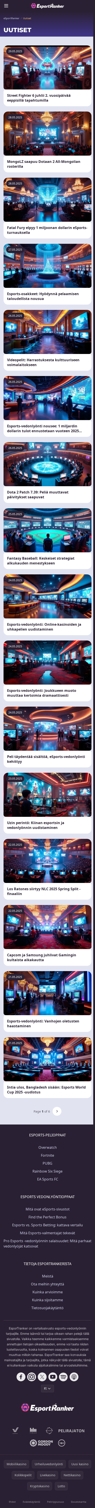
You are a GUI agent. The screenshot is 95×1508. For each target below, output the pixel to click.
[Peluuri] (49, 1430)
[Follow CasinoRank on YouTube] (52, 1376)
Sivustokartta (78, 1501)
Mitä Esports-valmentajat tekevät (47, 1233)
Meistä (47, 1276)
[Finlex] (33, 1430)
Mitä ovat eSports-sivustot (48, 1209)
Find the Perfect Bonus (47, 1217)
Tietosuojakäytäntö (47, 1307)
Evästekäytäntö (31, 1501)
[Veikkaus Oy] (15, 1430)
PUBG (47, 1163)
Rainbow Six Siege (47, 1171)
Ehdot (12, 1501)
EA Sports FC (47, 1179)
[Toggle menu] (6, 5)
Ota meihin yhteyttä (47, 1284)
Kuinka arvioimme (47, 1292)
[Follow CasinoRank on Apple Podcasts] (74, 1376)
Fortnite (47, 1155)
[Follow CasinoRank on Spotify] (63, 1376)
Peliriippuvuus (55, 1501)
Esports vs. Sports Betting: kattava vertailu (47, 1225)
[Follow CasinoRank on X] (42, 1376)
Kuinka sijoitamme (47, 1300)
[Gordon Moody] (41, 1443)
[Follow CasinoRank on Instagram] (31, 1376)
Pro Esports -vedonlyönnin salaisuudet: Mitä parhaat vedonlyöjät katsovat (47, 1243)
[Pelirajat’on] (71, 1430)
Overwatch (47, 1147)
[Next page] (57, 1111)
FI (45, 1388)
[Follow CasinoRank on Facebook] (21, 1376)
